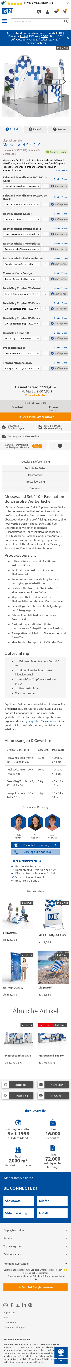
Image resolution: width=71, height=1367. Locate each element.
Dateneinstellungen (14, 1327)
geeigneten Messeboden (41, 721)
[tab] (35, 182)
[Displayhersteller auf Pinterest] (30, 1305)
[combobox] (40, 21)
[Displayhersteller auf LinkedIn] (24, 1305)
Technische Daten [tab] (35, 468)
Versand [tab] (35, 488)
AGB (5, 1317)
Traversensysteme (35, 42)
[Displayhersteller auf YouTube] (18, 1305)
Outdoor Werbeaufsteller (31, 39)
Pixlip (23, 36)
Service (60, 129)
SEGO (44, 36)
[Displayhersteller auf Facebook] (12, 1305)
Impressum (9, 1312)
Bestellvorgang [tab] (35, 481)
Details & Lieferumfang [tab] (35, 461)
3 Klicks (35, 417)
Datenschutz (10, 1322)
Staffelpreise (61, 186)
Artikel (12, 129)
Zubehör (36, 129)
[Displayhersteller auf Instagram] (5, 1305)
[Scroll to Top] (61, 1361)
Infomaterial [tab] (35, 474)
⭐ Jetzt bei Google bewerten (35, 1287)
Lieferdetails (9, 153)
